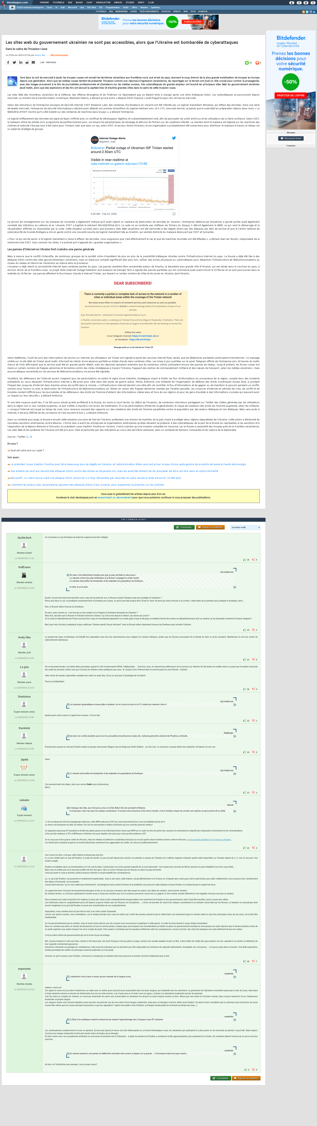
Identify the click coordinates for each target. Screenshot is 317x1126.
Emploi (118, 2)
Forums (44, 2)
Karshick (24, 728)
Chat (89, 2)
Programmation (113, 7)
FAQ (70, 2)
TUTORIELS (101, 11)
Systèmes (155, 7)
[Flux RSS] (303, 12)
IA (56, 7)
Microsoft (72, 7)
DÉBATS (177, 11)
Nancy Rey (40, 55)
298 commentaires (59, 55)
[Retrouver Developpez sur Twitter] (307, 12)
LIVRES (133, 11)
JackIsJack (24, 537)
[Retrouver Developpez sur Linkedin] (314, 12)
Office (134, 7)
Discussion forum (292, 138)
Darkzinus (24, 696)
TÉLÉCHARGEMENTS (149, 11)
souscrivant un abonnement (115, 497)
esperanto (24, 968)
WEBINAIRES (121, 11)
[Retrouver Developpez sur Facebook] (310, 12)
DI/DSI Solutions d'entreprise (30, 7)
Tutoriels (58, 2)
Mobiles (144, 7)
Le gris (24, 667)
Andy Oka (24, 637)
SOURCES (166, 11)
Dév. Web (91, 7)
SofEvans (24, 567)
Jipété (24, 759)
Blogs (79, 2)
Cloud (49, 7)
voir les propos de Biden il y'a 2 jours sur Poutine (209, 839)
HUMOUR (202, 11)
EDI (101, 7)
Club (151, 2)
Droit (141, 2)
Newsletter (103, 2)
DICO (193, 11)
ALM (63, 7)
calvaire (24, 800)
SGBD (125, 7)
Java (82, 7)
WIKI (185, 11)
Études (129, 2)
